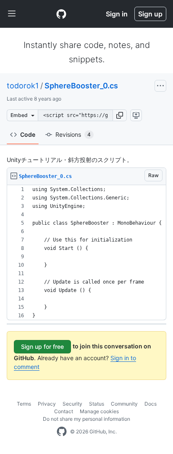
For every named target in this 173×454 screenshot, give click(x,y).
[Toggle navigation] (12, 13)
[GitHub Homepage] (62, 431)
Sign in (117, 14)
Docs (150, 404)
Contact (63, 411)
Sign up (150, 14)
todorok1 (23, 85)
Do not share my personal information (86, 419)
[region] (86, 252)
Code (27, 134)
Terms (24, 404)
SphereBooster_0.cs (81, 85)
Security (72, 404)
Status (96, 404)
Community (124, 404)
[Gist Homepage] (61, 14)
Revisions (73, 134)
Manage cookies (99, 411)
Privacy (47, 404)
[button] (120, 115)
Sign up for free (42, 346)
